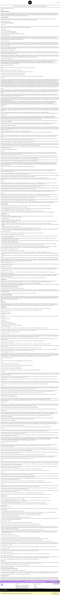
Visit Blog (35, 587)
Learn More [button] (30, 593)
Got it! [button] (55, 593)
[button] (57, 2)
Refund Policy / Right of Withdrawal (39, 588)
